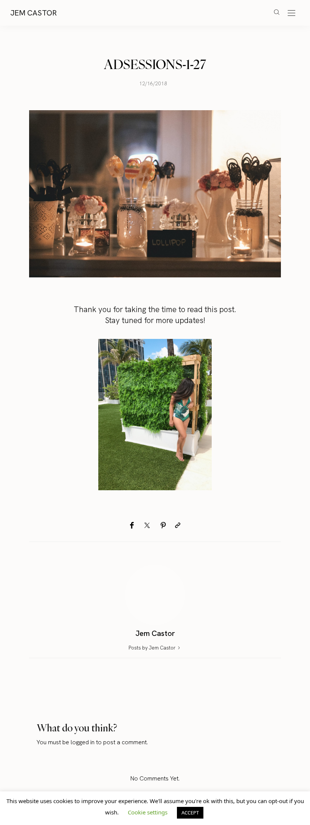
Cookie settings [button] (147, 812)
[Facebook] (131, 525)
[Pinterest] (163, 525)
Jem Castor (33, 13)
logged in (83, 742)
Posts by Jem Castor (153, 648)
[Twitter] (147, 526)
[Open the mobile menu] (291, 13)
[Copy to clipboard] (177, 525)
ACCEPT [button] (190, 812)
